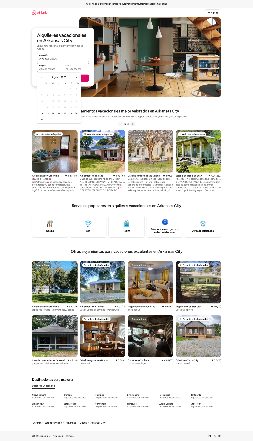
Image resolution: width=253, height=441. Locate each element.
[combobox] (63, 58)
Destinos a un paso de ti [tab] (43, 385)
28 (65, 113)
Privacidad (58, 436)
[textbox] (50, 69)
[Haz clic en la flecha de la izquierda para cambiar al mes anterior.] (42, 77)
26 (53, 113)
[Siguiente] (132, 124)
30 (76, 113)
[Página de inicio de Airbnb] (39, 12)
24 (41, 113)
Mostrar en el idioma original (153, 4)
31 (42, 119)
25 (47, 113)
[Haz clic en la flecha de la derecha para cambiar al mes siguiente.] (76, 77)
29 (70, 113)
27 (59, 113)
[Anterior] (120, 124)
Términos (70, 436)
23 (76, 107)
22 (70, 107)
